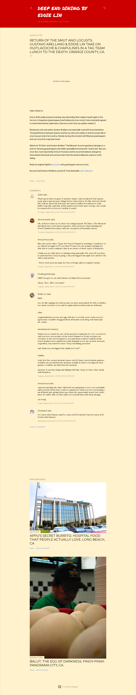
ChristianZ (42, 411)
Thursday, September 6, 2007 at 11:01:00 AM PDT (57, 232)
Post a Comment (37, 427)
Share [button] (32, 181)
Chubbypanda (44, 274)
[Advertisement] (68, 453)
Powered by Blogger (70, 687)
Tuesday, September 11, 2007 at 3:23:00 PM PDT (56, 287)
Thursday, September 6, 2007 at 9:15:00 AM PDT (56, 212)
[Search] (104, 7)
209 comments (42, 670)
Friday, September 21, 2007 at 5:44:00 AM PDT (56, 403)
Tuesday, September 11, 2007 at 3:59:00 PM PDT (56, 376)
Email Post (40, 181)
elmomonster (44, 219)
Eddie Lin (42, 294)
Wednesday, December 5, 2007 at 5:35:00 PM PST (57, 421)
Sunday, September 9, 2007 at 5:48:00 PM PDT (56, 267)
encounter (55, 165)
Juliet (40, 195)
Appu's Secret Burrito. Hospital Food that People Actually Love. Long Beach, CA (67, 539)
